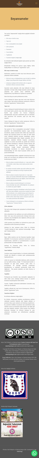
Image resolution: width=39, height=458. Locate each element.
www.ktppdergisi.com (10, 346)
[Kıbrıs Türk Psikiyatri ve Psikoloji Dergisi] (19, 3)
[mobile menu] (36, 3)
